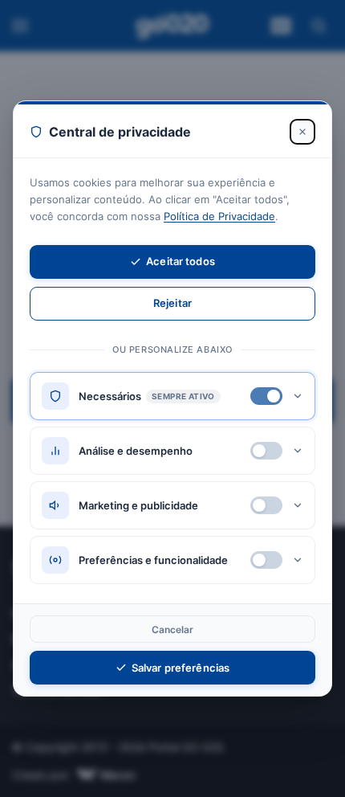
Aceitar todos (180, 261)
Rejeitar (172, 302)
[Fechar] (302, 132)
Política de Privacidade (219, 216)
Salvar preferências (180, 667)
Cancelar (173, 629)
